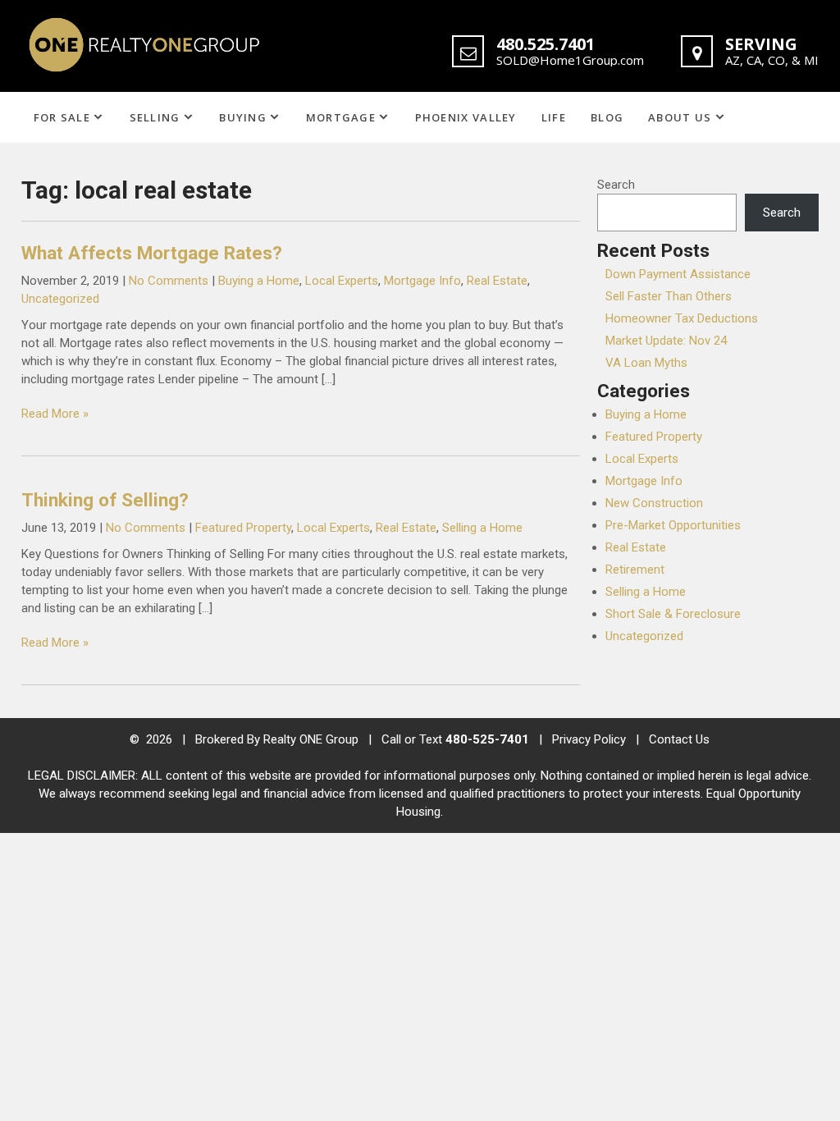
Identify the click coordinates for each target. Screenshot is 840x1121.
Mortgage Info (422, 280)
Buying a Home (258, 280)
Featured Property (243, 527)
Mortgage (341, 117)
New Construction (654, 503)
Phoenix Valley (466, 117)
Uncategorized (60, 298)
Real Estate (497, 280)
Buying (243, 117)
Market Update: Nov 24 (666, 340)
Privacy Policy (589, 739)
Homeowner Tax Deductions (681, 318)
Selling (155, 117)
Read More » (55, 413)
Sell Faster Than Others (668, 296)
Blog (607, 117)
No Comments (168, 280)
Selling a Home (482, 527)
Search (616, 184)
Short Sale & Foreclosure (673, 613)
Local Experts (341, 280)
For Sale (62, 117)
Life (553, 117)
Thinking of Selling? (105, 499)
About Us (679, 117)
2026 (161, 739)
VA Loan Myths (646, 362)
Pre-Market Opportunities (673, 525)
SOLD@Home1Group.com (570, 60)
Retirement (634, 569)
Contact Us (679, 739)
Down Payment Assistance (678, 274)
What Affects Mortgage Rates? (151, 252)
